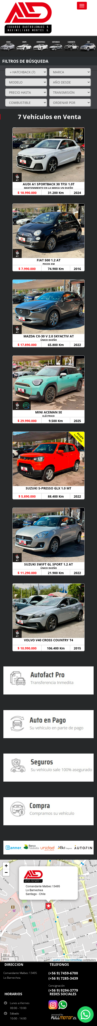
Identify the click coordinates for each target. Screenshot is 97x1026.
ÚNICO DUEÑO (48, 339)
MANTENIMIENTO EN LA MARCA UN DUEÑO (48, 187)
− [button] (6, 872)
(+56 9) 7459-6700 (63, 973)
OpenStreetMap (73, 960)
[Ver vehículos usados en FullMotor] (64, 1016)
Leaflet (56, 960)
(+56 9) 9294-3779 (63, 990)
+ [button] (6, 866)
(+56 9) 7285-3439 (63, 978)
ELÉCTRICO (48, 416)
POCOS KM (49, 263)
